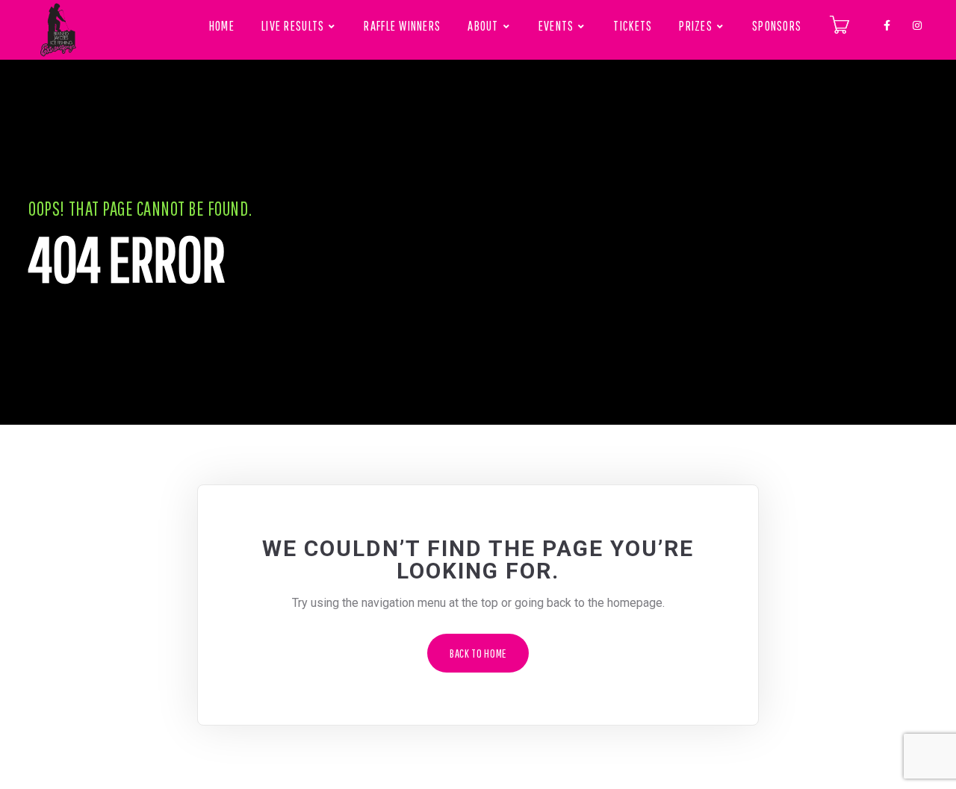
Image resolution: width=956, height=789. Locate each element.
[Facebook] (887, 22)
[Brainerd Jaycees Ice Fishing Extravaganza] (58, 30)
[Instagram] (917, 22)
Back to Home (478, 653)
